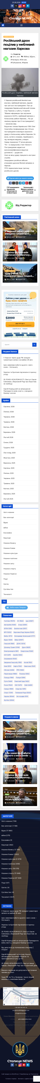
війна (5, 528)
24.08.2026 (11, 737)
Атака (22, 625)
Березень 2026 (9, 432)
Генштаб (9, 643)
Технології (7, 594)
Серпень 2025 (8, 468)
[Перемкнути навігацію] (21, 25)
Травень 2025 (8, 483)
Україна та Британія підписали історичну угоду (17, 255)
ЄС (20, 621)
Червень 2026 (9, 417)
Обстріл (9, 670)
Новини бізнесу (9, 543)
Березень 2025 (9, 494)
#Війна (26, 57)
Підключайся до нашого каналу (21, 178)
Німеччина (29, 666)
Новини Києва (9, 548)
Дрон (26, 647)
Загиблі (17, 655)
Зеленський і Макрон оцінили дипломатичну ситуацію (27, 190)
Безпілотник (20, 628)
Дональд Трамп (12, 647)
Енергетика (27, 651)
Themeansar (34, 1074)
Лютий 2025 (8, 499)
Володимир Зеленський (25, 636)
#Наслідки (15, 60)
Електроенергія (11, 651)
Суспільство (8, 589)
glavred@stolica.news (24, 1019)
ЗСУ (7, 655)
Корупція (7, 538)
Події (5, 579)
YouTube (9, 621)
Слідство (21, 689)
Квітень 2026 (8, 427)
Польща (9, 677)
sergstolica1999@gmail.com (20, 1010)
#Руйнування (16, 63)
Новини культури (10, 553)
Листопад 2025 (9, 453)
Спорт (8, 692)
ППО (20, 670)
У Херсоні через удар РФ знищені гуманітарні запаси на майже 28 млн (19, 233)
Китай (28, 662)
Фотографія (22, 696)
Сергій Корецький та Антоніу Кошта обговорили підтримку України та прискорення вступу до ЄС (15, 956)
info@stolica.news (20, 1013)
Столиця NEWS (20, 18)
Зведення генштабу (13, 662)
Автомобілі (10, 625)
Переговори (10, 674)
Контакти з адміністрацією (26, 1078)
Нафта (18, 666)
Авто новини (8, 512)
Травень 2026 (8, 422)
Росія (8, 685)
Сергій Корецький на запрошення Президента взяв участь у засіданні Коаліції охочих (17, 391)
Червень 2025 (8, 478)
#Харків (25, 63)
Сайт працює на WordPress (10, 1074)
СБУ (18, 685)
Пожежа (24, 674)
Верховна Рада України (24, 632)
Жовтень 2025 (9, 458)
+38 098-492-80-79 (21, 1007)
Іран (29, 621)
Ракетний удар (22, 681)
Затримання (10, 659)
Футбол (9, 700)
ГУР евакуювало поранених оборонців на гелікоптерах (13, 190)
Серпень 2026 (8, 407)
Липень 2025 (8, 473)
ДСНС (21, 643)
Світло (6, 584)
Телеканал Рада (23, 692)
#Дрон (32, 57)
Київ (7, 666)
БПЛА (8, 628)
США (28, 685)
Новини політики (10, 558)
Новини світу (8, 564)
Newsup (25, 1074)
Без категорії (8, 517)
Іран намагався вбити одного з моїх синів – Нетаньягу (17, 755)
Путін (8, 681)
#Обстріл (23, 60)
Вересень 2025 (9, 463)
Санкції (8, 689)
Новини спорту (9, 569)
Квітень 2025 (8, 489)
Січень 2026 (8, 442)
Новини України (8, 36)
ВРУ (7, 632)
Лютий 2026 (8, 437)
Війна (19, 640)
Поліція (20, 677)
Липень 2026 (8, 412)
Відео (5, 523)
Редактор (16, 54)
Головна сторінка (11, 1078)
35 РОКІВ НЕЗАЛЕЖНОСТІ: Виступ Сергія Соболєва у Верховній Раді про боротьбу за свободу (20, 382)
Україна (9, 696)
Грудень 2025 (8, 448)
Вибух (8, 636)
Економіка (7, 533)
